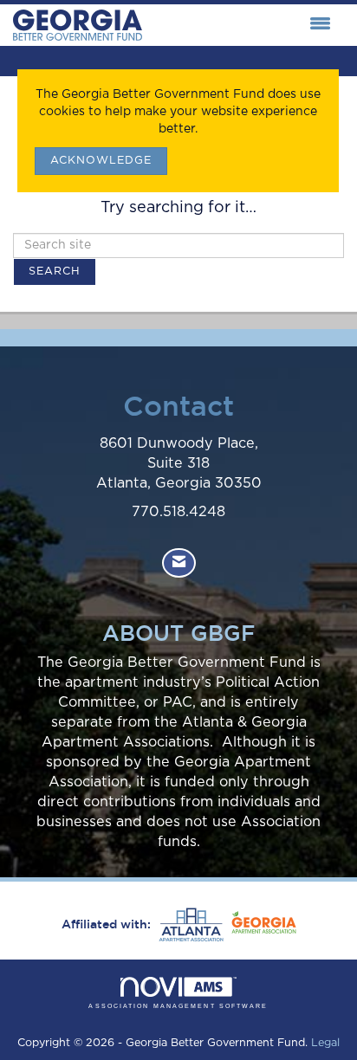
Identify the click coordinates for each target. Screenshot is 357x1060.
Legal (325, 1043)
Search (55, 271)
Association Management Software (178, 1006)
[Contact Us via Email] (179, 563)
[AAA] (189, 925)
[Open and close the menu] (241, 25)
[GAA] (261, 925)
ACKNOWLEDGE (101, 160)
